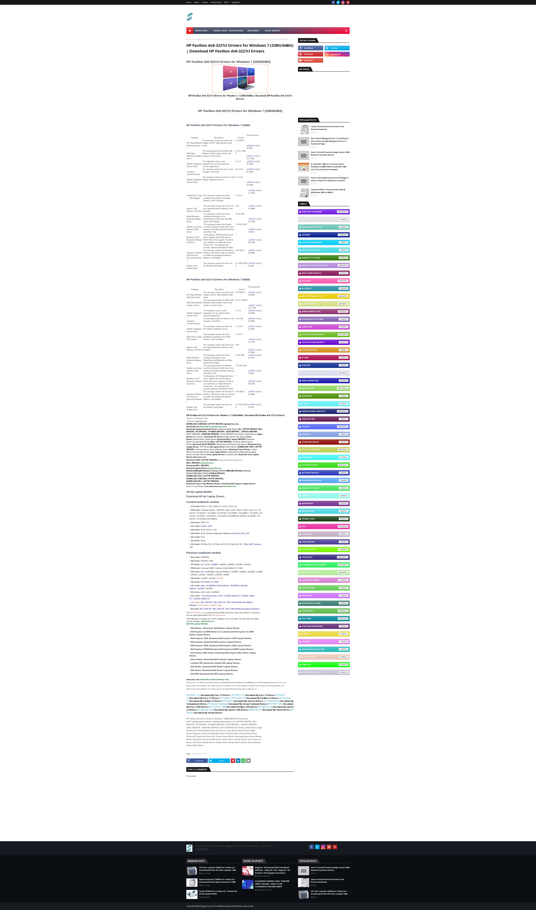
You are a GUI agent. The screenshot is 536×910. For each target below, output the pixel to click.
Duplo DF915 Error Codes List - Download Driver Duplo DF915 (218, 892)
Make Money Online (321, 480)
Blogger (321, 281)
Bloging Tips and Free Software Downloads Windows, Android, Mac (226, 906)
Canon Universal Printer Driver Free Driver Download (327, 127)
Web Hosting (321, 588)
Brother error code (321, 296)
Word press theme (321, 603)
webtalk (321, 664)
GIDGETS (321, 426)
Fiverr (321, 403)
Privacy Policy (216, 2)
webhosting (321, 657)
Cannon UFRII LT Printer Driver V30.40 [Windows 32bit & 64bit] (328, 191)
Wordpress (321, 611)
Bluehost (321, 288)
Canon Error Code (321, 311)
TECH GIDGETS (321, 549)
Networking (321, 511)
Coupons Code (321, 350)
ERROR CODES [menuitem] (201, 30)
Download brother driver (321, 373)
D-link (321, 357)
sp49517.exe (252, 156)
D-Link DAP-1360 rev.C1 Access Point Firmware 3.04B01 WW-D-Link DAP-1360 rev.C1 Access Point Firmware (328, 167)
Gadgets (321, 434)
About (196, 2)
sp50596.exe (253, 229)
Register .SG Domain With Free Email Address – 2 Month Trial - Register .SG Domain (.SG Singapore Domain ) (272, 870)
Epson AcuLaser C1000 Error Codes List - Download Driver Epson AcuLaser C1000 (217, 880)
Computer (321, 327)
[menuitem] (189, 30)
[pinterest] (348, 2)
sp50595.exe (252, 146)
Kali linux (321, 457)
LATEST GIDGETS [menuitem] (272, 30)
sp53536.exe (253, 190)
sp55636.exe (252, 161)
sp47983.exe (253, 263)
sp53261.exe (253, 206)
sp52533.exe (253, 219)
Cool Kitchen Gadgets (321, 342)
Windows (321, 595)
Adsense (321, 235)
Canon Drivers (321, 304)
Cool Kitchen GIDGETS (321, 334)
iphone (321, 634)
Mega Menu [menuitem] (253, 30)
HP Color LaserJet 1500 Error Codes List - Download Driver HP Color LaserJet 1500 (217, 868)
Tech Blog (321, 557)
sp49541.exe (253, 250)
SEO (321, 526)
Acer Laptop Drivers (321, 211)
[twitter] (338, 2)
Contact (205, 2)
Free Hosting (321, 419)
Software (321, 534)
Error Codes (321, 388)
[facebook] (333, 2)
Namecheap (321, 503)
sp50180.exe (253, 240)
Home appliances (321, 442)
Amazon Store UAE (321, 250)
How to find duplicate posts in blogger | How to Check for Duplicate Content (330, 179)
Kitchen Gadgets (321, 472)
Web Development (321, 580)
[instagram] (343, 2)
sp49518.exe (252, 182)
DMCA (226, 2)
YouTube (321, 618)
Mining (321, 495)
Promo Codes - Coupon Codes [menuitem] (228, 30)
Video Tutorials (321, 572)
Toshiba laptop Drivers (321, 565)
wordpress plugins (321, 672)
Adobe (321, 219)
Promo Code (321, 519)
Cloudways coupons (321, 319)
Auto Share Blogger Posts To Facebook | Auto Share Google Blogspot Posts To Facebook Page (330, 141)
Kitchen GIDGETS (321, 465)
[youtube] (310, 60)
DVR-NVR (321, 365)
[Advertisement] (299, 16)
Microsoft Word (321, 488)
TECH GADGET (321, 542)
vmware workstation (321, 649)
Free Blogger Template (321, 411)
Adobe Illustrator (321, 227)
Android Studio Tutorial (321, 265)
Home (188, 2)
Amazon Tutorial (321, 258)
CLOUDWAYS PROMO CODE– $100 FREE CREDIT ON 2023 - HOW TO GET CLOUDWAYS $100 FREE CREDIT (272, 884)
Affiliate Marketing (321, 242)
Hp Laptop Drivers (200, 39)
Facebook (321, 396)
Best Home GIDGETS (321, 273)
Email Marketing (321, 380)
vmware (321, 641)
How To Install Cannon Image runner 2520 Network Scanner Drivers (330, 153)
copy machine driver (321, 626)
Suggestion (236, 2)
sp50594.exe (252, 169)
